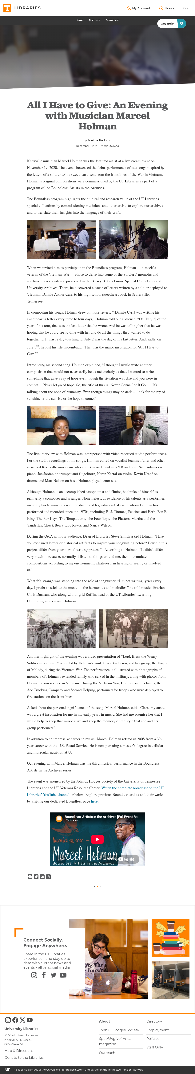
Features (94, 20)
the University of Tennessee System (63, 1069)
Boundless (112, 20)
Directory (154, 1021)
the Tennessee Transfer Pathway (122, 1069)
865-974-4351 (13, 1044)
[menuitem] (79, 20)
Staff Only (154, 1047)
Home (79, 20)
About (104, 1021)
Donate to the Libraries (24, 1058)
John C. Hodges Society (119, 1030)
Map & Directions (19, 1051)
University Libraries (21, 1029)
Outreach (107, 1053)
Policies (153, 1039)
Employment (157, 1030)
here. (95, 801)
